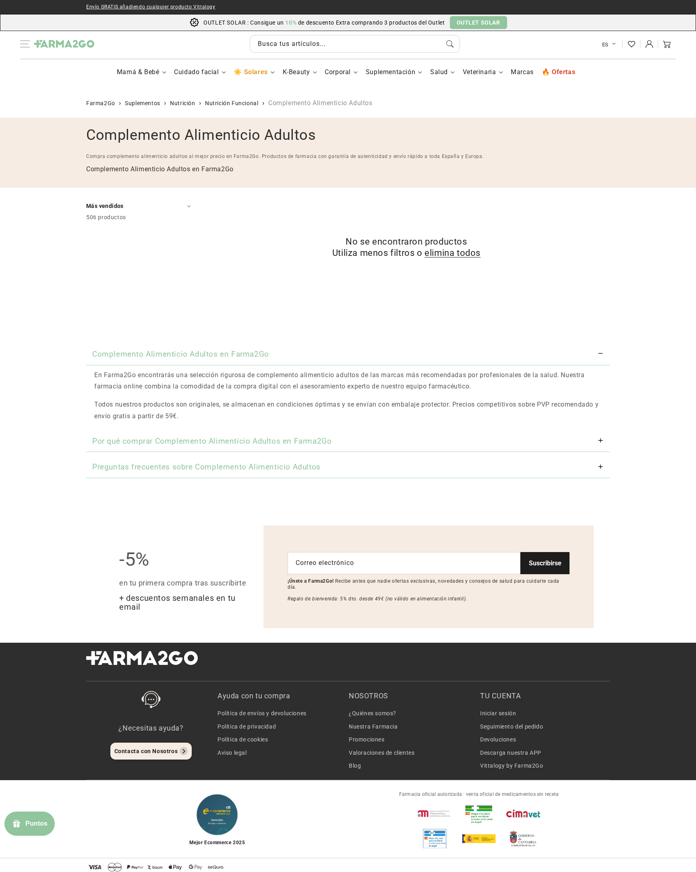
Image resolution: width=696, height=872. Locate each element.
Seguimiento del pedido (511, 726)
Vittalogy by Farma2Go (511, 765)
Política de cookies (243, 739)
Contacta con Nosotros (146, 751)
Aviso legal (232, 753)
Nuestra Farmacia (373, 726)
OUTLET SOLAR (478, 22)
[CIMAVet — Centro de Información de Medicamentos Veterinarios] (523, 813)
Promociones (367, 739)
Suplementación (390, 72)
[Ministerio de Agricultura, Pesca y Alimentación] (479, 838)
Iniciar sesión (498, 713)
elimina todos (453, 253)
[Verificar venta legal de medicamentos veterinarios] (435, 838)
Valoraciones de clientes (381, 753)
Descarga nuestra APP (510, 753)
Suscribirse (545, 563)
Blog (355, 765)
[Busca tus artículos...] (450, 44)
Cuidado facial (196, 72)
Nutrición (182, 103)
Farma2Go (100, 103)
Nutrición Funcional (231, 103)
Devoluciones (498, 739)
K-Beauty (296, 72)
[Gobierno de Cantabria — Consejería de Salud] (523, 838)
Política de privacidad (247, 726)
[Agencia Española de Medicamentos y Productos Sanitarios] (435, 813)
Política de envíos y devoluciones (262, 713)
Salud (439, 72)
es (605, 45)
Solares (255, 72)
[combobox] (355, 44)
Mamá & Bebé (138, 72)
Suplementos (142, 103)
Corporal (338, 72)
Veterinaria (479, 72)
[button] (667, 44)
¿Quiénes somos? (372, 713)
